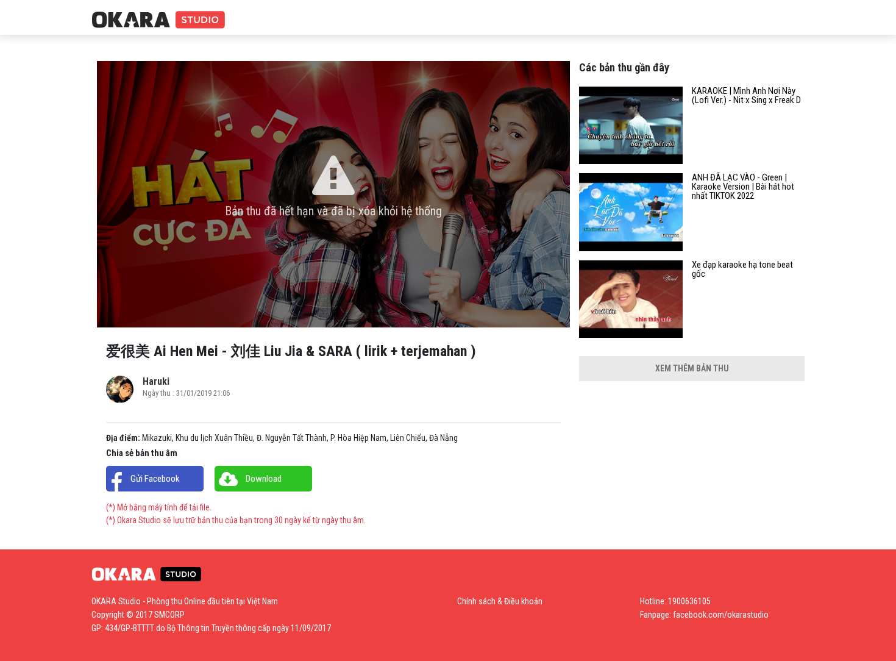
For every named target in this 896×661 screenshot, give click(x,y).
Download (264, 478)
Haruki (156, 381)
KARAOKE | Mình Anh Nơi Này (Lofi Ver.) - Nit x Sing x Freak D (746, 96)
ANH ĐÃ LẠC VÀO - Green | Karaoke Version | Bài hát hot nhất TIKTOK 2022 (743, 187)
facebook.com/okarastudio (721, 615)
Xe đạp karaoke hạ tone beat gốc (742, 269)
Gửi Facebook (155, 478)
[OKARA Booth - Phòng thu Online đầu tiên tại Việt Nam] (158, 20)
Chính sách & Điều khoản (499, 601)
